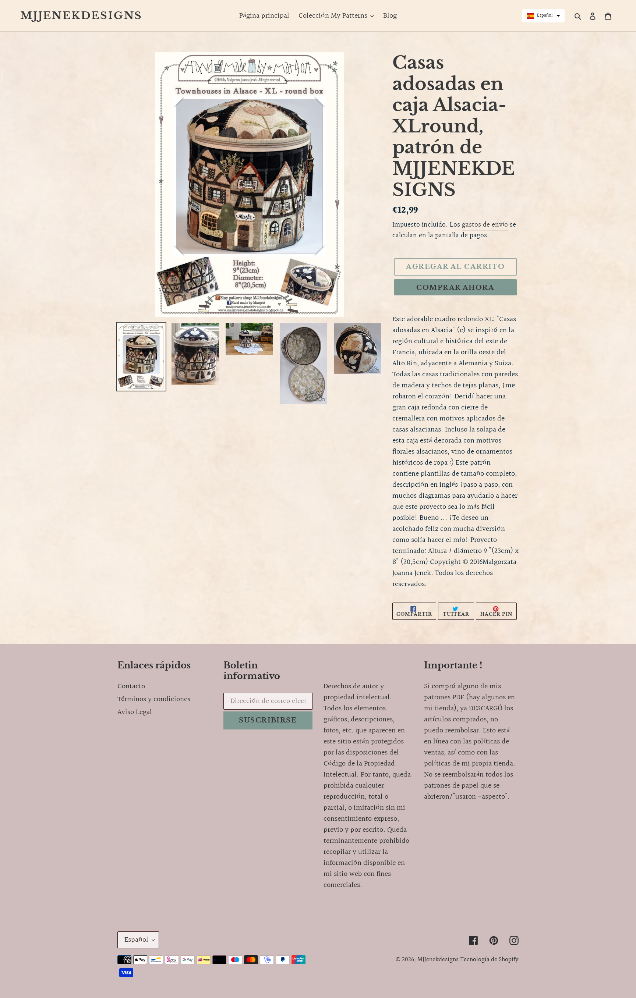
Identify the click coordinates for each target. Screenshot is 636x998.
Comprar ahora (455, 288)
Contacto (131, 686)
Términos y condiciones (153, 699)
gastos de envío (485, 224)
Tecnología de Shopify (489, 960)
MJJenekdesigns (81, 16)
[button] (543, 15)
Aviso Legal (134, 712)
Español (136, 940)
